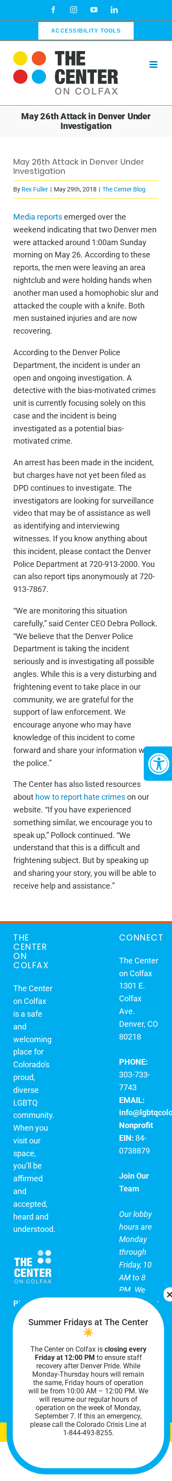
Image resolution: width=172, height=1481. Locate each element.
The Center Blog (124, 189)
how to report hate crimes (80, 796)
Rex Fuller (35, 189)
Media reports (37, 216)
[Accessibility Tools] (158, 763)
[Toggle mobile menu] (154, 64)
